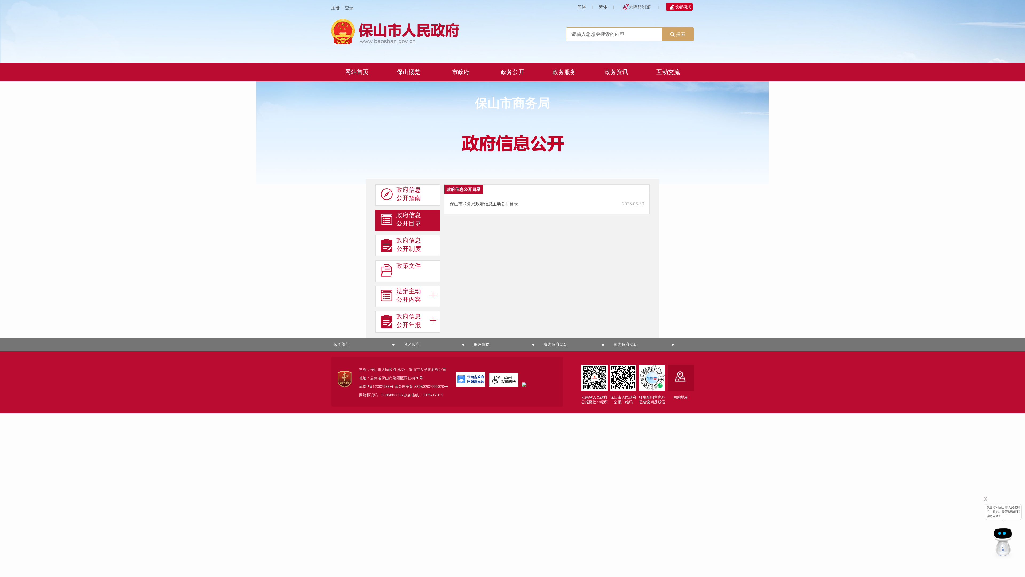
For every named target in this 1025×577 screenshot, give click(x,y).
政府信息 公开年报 (408, 320)
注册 (335, 8)
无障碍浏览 (640, 7)
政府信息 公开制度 (408, 244)
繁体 (603, 7)
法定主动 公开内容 (408, 295)
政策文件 (408, 265)
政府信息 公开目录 (408, 219)
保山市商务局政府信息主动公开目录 (484, 204)
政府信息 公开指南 (408, 193)
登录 (349, 8)
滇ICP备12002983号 (376, 386)
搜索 (680, 34)
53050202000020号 (431, 386)
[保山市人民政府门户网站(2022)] (512, 30)
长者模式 (683, 7)
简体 (581, 7)
